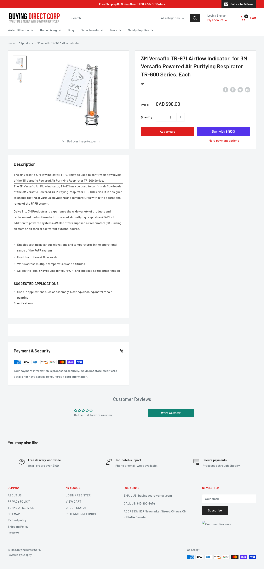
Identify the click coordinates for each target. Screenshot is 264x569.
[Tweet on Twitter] (240, 89)
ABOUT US (14, 495)
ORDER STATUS (76, 507)
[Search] (195, 18)
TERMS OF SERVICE (21, 507)
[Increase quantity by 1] (180, 117)
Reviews (13, 532)
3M (142, 84)
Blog (71, 30)
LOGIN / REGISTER (78, 495)
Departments (90, 30)
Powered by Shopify (20, 554)
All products (26, 43)
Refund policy (17, 520)
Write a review (171, 413)
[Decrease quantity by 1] (160, 117)
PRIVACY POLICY (19, 501)
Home (11, 43)
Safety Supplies (138, 30)
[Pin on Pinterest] (233, 89)
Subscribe (215, 510)
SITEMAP (14, 514)
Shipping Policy (18, 526)
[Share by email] (247, 89)
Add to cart (167, 131)
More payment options (224, 140)
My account (215, 20)
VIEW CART (73, 501)
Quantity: (147, 117)
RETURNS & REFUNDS (81, 514)
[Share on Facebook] (225, 89)
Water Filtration (18, 30)
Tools (113, 30)
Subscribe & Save (242, 4)
